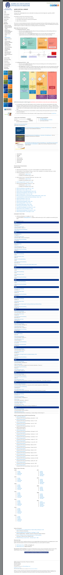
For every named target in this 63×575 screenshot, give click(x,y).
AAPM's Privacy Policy (17, 567)
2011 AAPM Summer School (19, 389)
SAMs (5, 36)
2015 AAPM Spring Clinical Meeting (20, 341)
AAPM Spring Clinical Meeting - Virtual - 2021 (24, 201)
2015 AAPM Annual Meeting (19, 336)
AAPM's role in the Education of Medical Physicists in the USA (8, 26)
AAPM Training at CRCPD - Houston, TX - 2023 (24, 182)
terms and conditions (33, 568)
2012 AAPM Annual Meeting (19, 374)
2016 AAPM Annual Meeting (19, 323)
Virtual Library (7, 37)
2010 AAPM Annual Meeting (19, 396)
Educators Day (19, 160)
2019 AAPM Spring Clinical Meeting (20, 294)
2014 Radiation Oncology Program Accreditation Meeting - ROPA (25, 354)
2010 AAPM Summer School (19, 404)
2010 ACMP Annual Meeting (19, 393)
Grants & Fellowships (8, 47)
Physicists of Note (20, 163)
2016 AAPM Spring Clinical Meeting (20, 329)
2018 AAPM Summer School (19, 301)
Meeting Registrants (27, 217)
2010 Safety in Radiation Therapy (20, 401)
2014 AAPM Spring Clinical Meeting (20, 357)
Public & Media (6, 14)
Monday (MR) (42, 502)
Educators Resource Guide (8, 39)
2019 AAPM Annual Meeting (19, 288)
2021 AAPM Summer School (19, 274)
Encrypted (4, 0)
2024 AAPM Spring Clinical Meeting (20, 239)
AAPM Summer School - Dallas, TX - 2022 (23, 189)
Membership (6, 19)
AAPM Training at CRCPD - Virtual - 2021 (23, 202)
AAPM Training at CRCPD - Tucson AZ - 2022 (24, 194)
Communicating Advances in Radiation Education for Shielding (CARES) (8, 43)
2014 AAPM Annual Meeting (19, 348)
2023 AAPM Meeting (17, 243)
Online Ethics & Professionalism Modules (7, 49)
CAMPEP (6, 28)
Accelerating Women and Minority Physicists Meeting (23, 269)
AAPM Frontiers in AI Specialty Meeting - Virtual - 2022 (26, 191)
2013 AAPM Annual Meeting (19, 361)
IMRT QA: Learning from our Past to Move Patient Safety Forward (25, 264)
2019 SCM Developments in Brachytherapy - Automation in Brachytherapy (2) (38, 127)
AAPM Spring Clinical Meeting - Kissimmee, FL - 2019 (25, 210)
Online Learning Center (7, 34)
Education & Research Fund (8, 55)
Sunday (18, 471)
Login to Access (28, 174)
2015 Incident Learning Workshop (20, 344)
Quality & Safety (7, 57)
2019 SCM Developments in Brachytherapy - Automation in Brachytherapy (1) (38, 135)
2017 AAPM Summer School (19, 313)
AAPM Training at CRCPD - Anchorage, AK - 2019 (25, 211)
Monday (18, 486)
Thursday (19, 474)
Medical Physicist (7, 17)
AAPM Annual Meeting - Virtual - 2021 (23, 198)
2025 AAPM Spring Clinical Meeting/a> (20, 230)
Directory (51, 2)
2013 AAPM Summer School (19, 369)
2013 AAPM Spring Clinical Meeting (20, 366)
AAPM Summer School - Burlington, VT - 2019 (24, 208)
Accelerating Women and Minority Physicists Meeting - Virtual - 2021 (28, 197)
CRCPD (18, 156)
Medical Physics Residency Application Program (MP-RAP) (8, 31)
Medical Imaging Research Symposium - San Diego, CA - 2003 (27, 532)
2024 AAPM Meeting (17, 234)
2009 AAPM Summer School (19, 411)
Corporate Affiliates (7, 64)
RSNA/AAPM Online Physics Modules (8, 52)
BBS (55, 3)
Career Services (56, 2)
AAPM (5, 12)
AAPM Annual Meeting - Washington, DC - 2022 (25, 188)
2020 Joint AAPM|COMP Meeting (20, 281)
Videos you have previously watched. (20, 124)
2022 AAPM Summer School (19, 256)
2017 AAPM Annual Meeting (19, 311)
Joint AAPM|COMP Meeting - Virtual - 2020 (24, 204)
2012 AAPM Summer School (19, 379)
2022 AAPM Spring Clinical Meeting (20, 261)
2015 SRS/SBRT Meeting (18, 333)
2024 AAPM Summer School (19, 236)
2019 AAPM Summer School (19, 291)
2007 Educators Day (20, 545)
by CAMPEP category (43, 118)
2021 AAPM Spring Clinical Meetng (20, 277)
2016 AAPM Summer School (19, 326)
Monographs (19, 162)
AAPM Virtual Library (21, 9)
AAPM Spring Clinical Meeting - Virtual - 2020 (24, 205)
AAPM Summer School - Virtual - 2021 (23, 199)
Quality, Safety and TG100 (18, 319)
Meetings (5, 22)
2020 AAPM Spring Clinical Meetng (20, 284)
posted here (54, 113)
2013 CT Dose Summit (18, 364)
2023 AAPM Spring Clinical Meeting (20, 249)
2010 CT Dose (16, 399)
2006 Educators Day (20, 546)
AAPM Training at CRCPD (20, 416)
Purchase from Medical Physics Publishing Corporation (36, 552)
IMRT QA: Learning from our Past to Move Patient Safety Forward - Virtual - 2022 (31, 195)
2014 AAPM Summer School (19, 351)
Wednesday (19, 473)
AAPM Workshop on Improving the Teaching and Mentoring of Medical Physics (28, 304)
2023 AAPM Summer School (19, 246)
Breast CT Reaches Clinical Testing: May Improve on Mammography (28, 535)
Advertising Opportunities (6, 68)
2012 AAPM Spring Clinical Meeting (20, 376)
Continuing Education (50, 3)
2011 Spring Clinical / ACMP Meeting (20, 386)
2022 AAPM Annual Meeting (19, 253)
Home (48, 2)
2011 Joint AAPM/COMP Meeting (19, 384)
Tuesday (19, 472)
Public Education (7, 45)
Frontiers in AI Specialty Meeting (19, 259)
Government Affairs (7, 59)
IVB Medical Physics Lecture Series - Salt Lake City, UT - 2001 (27, 537)
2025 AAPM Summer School (19, 226)
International (6, 16)
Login (8, 0)
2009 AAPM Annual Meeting (19, 409)
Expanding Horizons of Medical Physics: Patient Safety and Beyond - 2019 (30, 529)
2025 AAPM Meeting (17, 224)
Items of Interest (20, 159)
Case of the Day (19, 158)
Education (6, 23)
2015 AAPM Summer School (19, 339)
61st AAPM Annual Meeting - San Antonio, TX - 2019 (25, 207)
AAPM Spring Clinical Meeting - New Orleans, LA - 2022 (26, 192)
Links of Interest (7, 65)
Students (5, 20)
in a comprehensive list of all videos (46, 119)
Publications (6, 61)
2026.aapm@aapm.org (26, 566)
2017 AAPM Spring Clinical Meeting (20, 316)
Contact (57, 3)
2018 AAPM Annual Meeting (19, 298)
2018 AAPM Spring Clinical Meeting (20, 306)
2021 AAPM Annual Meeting (19, 271)
